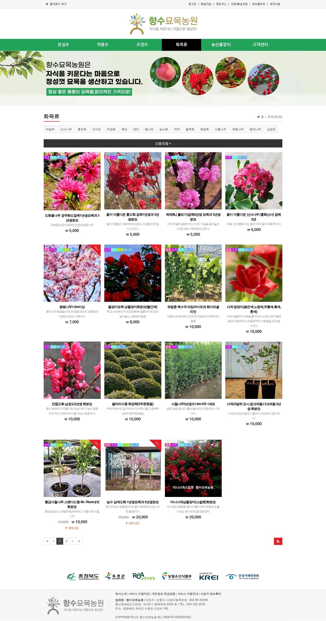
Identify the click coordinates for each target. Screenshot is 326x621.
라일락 (50, 129)
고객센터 (260, 45)
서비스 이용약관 (139, 593)
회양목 (204, 129)
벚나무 (149, 129)
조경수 (142, 45)
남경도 (271, 129)
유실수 (63, 45)
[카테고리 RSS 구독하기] (278, 541)
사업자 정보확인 (210, 593)
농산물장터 (221, 45)
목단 (124, 129)
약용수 (103, 45)
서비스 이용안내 (188, 593)
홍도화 (82, 129)
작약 (177, 129)
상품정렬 (162, 143)
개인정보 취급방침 (163, 593)
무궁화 (111, 129)
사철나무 (220, 129)
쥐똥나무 (238, 129)
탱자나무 (255, 129)
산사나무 (66, 129)
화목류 (181, 45)
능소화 (163, 129)
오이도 (96, 129)
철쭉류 (190, 129)
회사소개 (121, 593)
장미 (136, 129)
